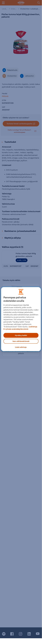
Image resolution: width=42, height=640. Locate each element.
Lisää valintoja (21, 347)
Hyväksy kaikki (21, 335)
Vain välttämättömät (20, 341)
